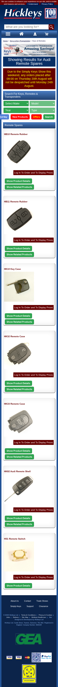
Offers (36, 116)
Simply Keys (15, 606)
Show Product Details (18, 181)
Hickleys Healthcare (38, 617)
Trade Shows (42, 601)
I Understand (33, 4)
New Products (20, 116)
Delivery (16, 617)
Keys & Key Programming (20, 41)
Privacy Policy (47, 4)
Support (30, 606)
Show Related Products (19, 187)
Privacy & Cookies (45, 615)
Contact (27, 601)
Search (49, 116)
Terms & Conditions (28, 615)
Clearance (43, 606)
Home (5, 41)
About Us (15, 601)
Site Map (25, 617)
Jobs (8, 617)
